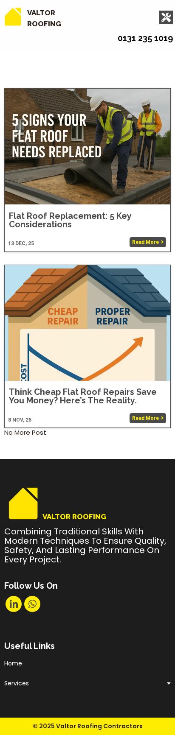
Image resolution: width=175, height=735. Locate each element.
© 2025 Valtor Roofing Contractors (88, 726)
